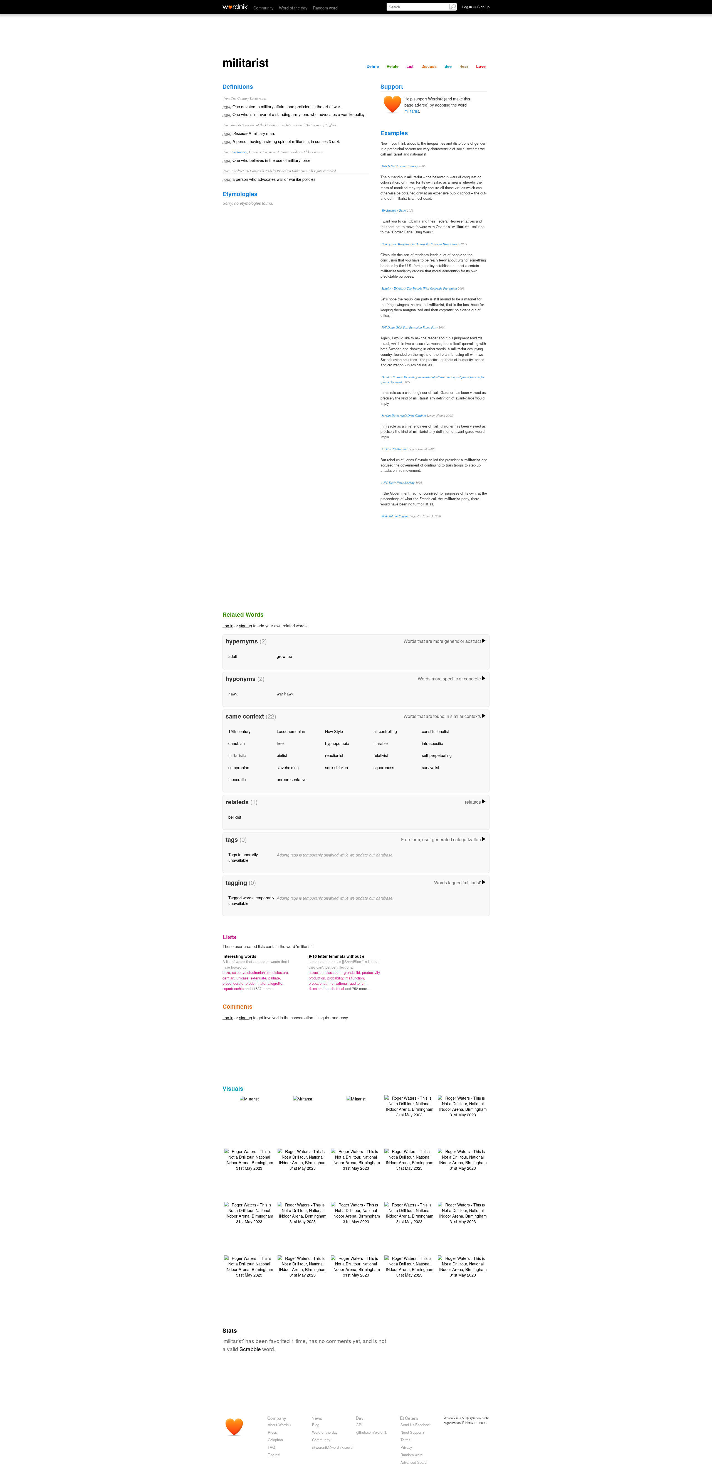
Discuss (429, 66)
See (448, 66)
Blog (315, 1424)
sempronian (238, 767)
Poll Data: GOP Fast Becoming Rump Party (410, 327)
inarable (381, 743)
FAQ (271, 1447)
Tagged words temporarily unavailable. (251, 900)
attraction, (317, 972)
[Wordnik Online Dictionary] (235, 6)
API (359, 1424)
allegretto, (275, 983)
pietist (282, 755)
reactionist (334, 755)
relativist (381, 755)
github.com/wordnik (371, 1432)
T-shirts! (274, 1454)
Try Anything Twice (394, 210)
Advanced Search (414, 1462)
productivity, (371, 972)
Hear (463, 66)
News (317, 1418)
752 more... (361, 988)
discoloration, (320, 988)
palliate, (274, 978)
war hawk (285, 694)
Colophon (275, 1439)
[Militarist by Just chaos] (249, 1098)
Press (272, 1432)
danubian (236, 743)
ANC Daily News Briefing (398, 482)
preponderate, (234, 983)
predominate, (257, 983)
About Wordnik (279, 1424)
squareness (384, 767)
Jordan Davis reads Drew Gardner (404, 415)
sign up (245, 625)
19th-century (239, 731)
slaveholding (288, 767)
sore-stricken (336, 767)
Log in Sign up (476, 6)
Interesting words (239, 956)
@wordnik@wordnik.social (332, 1447)
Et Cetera (409, 1418)
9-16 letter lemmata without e (336, 956)
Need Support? (412, 1432)
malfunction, (355, 978)
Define (373, 66)
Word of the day (293, 8)
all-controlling (385, 731)
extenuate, (259, 978)
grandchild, (353, 972)
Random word (325, 8)
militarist (411, 111)
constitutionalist (435, 731)
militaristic (237, 755)
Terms (405, 1439)
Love (481, 66)
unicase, (243, 978)
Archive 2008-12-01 (395, 449)
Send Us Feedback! (416, 1424)
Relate (393, 66)
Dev (360, 1418)
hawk (233, 694)
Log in (227, 625)
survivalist (430, 767)
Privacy (406, 1447)
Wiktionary (239, 151)
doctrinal (338, 988)
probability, (336, 978)
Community (263, 8)
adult (232, 656)
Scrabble (250, 1348)
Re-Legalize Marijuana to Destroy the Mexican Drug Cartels (420, 244)
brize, (227, 972)
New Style (334, 731)
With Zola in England (395, 516)
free (280, 743)
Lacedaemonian (291, 731)
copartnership (233, 988)
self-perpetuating (437, 755)
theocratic (237, 779)
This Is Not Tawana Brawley (400, 166)
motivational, (339, 983)
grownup (284, 656)
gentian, (229, 978)
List (410, 66)
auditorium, (359, 983)
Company (276, 1418)
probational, (318, 983)
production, (318, 978)
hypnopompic (337, 743)
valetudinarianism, (258, 972)
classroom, (335, 972)
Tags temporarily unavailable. (243, 857)
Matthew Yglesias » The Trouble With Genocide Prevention (419, 288)
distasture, (281, 972)
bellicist (234, 817)
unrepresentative (291, 779)
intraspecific (432, 743)
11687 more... (263, 988)
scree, (237, 972)
